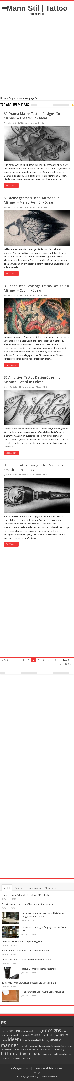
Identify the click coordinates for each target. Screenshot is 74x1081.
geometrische (47, 1035)
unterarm (12, 1058)
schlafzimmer (13, 1050)
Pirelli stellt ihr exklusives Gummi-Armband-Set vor (27, 959)
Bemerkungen (34, 888)
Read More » (11, 185)
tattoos (21, 1053)
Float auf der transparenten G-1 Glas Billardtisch (25, 950)
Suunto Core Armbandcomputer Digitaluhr (23, 941)
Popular (19, 888)
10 (54, 660)
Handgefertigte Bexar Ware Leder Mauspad (42, 992)
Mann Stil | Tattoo (37, 8)
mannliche (25, 1046)
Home (3, 98)
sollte (35, 1050)
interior (24, 1040)
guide (57, 1035)
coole (29, 1031)
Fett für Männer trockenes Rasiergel (38, 968)
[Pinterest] (38, 1072)
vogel (29, 1058)
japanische (33, 1040)
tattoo (7, 1054)
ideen (14, 1039)
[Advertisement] (37, 60)
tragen (70, 1054)
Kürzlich (7, 888)
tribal (4, 1058)
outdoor (68, 1046)
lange (48, 1040)
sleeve (30, 1049)
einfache (5, 1035)
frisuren (35, 1035)
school (23, 1049)
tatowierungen (45, 1049)
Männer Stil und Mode (30, 123)
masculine (37, 1046)
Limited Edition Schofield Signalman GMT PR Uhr (26, 895)
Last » (68, 664)
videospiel (22, 1058)
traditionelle (59, 1054)
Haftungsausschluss (21, 1068)
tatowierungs (59, 1049)
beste (4, 1031)
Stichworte (50, 888)
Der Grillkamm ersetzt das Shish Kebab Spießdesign (27, 904)
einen (63, 1031)
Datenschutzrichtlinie (43, 1068)
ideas (4, 1040)
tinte (33, 1054)
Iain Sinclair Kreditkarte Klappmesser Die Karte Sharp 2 (29, 982)
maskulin (48, 1046)
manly (56, 1040)
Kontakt (59, 1068)
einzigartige (15, 1035)
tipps (48, 1054)
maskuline (59, 1046)
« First (5, 660)
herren (64, 1035)
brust (23, 1031)
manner (9, 1045)
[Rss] (35, 1072)
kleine (42, 1040)
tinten (42, 1054)
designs (53, 1030)
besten (14, 1030)
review (4, 1049)
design (38, 1030)
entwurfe (25, 1035)
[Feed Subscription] (73, 105)
